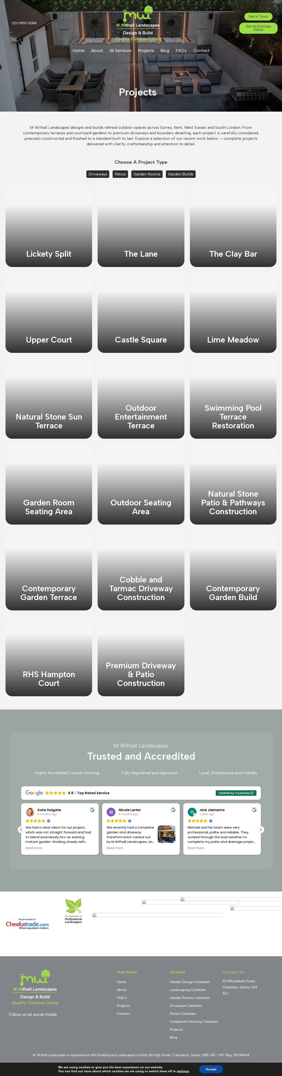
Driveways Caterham (186, 1006)
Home (78, 50)
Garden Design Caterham (190, 982)
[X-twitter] (60, 1025)
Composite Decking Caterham (194, 1021)
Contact (201, 50)
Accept (211, 1069)
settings (183, 1071)
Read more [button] (34, 848)
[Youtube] (36, 1025)
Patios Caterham (183, 1014)
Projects (146, 50)
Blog (165, 50)
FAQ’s (181, 50)
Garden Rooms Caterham (190, 998)
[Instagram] (24, 1025)
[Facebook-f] (12, 1025)
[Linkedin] (48, 1025)
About (97, 50)
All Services (120, 50)
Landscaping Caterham (188, 990)
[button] (261, 829)
